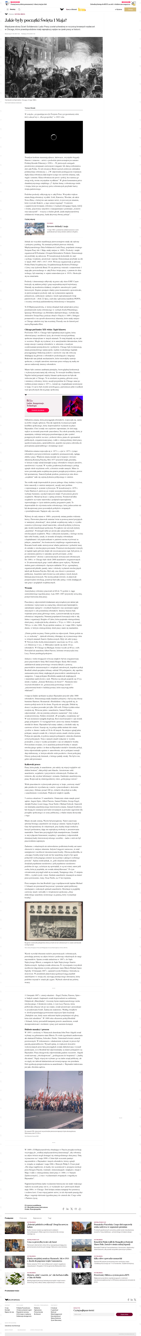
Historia (11, 14)
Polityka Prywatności (23, 1308)
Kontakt (7, 1310)
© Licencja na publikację (33, 1205)
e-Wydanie (118, 9)
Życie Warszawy (56, 1320)
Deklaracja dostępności (24, 1316)
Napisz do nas (9, 1312)
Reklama (37, 1308)
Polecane (23, 1218)
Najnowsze (37, 1218)
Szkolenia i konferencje (12, 1326)
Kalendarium (22, 1330)
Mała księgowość (56, 1314)
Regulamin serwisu (23, 1312)
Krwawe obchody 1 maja (57, 226)
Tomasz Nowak (30, 108)
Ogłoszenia (37, 1310)
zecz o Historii (71, 9)
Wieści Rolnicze (56, 1318)
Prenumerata (38, 1312)
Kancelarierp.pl (55, 1316)
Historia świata (20, 14)
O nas (7, 1308)
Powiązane (9, 1218)
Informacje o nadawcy (24, 1314)
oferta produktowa (36, 1330)
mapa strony (9, 1330)
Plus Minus (50, 223)
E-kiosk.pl (54, 1308)
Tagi (49, 1218)
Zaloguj (130, 9)
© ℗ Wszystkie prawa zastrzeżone (36, 1207)
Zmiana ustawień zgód (24, 1310)
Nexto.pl (53, 1312)
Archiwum (37, 1314)
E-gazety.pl (54, 1310)
